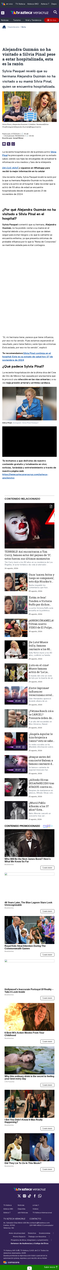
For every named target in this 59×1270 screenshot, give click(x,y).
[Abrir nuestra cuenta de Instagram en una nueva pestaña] (24, 1196)
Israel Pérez (18, 138)
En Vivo (53, 20)
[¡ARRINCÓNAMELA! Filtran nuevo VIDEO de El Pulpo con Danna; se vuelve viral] (16, 628)
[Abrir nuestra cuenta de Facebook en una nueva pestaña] (34, 1196)
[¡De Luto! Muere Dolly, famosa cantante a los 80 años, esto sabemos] (16, 650)
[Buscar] (55, 12)
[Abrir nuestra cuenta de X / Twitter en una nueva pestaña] (19, 1196)
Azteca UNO (33, 4)
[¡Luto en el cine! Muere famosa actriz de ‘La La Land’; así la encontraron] (16, 673)
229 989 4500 (36, 1225)
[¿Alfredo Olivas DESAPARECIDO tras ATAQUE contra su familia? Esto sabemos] (16, 788)
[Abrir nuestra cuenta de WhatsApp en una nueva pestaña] (40, 1196)
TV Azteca (20, 4)
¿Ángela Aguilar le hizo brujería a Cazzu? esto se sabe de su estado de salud (41, 741)
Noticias (5, 20)
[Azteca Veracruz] (30, 12)
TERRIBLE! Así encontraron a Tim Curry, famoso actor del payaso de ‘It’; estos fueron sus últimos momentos (28, 555)
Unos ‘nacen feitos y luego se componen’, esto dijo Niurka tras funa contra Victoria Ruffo (41, 581)
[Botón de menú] (2, 12)
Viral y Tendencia (33, 20)
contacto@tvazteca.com (40, 1223)
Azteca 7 (45, 4)
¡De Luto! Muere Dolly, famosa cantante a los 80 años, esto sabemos (40, 647)
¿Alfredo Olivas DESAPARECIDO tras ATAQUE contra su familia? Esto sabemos (41, 786)
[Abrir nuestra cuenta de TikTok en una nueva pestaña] (29, 1196)
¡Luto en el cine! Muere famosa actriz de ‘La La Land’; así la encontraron (39, 672)
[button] (29, 1268)
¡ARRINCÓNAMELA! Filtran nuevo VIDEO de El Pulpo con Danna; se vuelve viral (41, 627)
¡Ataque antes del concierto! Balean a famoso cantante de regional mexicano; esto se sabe (41, 764)
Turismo (17, 20)
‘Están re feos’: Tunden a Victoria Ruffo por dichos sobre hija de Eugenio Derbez (40, 604)
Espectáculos (13, 27)
